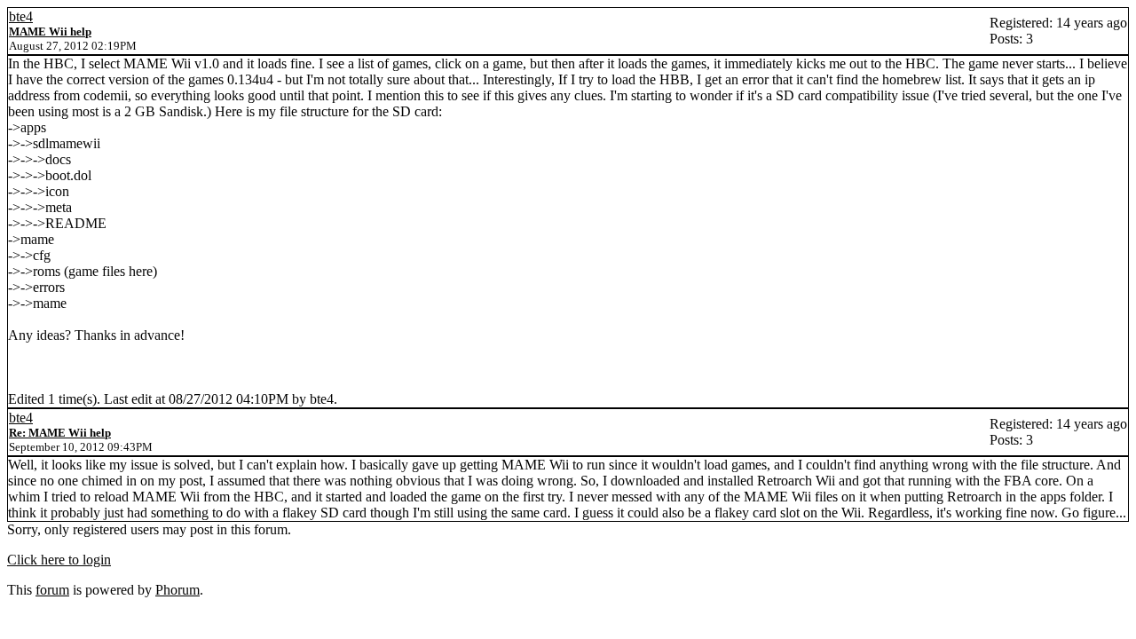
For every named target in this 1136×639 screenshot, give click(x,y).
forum (52, 589)
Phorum (177, 589)
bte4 (21, 16)
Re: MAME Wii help (60, 432)
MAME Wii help (50, 31)
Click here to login (59, 559)
